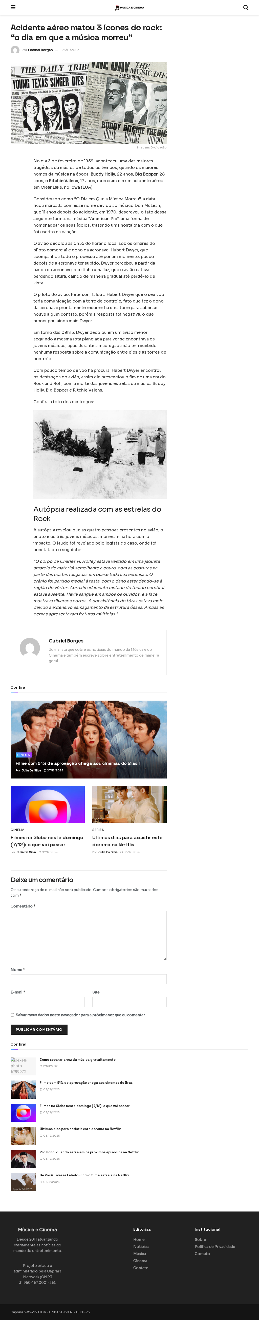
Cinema (23, 755)
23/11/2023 (70, 50)
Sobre (200, 1239)
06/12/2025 (131, 852)
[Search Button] (245, 7)
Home (139, 1239)
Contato (140, 1268)
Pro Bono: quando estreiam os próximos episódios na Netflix (89, 1152)
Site (96, 992)
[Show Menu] (13, 7)
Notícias (141, 1246)
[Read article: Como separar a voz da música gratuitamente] (23, 1066)
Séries (98, 829)
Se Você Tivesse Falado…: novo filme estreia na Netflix (84, 1175)
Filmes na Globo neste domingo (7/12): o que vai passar (85, 1106)
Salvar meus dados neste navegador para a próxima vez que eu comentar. (80, 1015)
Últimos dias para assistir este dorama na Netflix (80, 1129)
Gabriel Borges (40, 50)
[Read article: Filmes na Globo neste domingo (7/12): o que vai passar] (48, 804)
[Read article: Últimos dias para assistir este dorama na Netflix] (129, 804)
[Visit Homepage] (129, 8)
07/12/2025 (54, 770)
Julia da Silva (31, 770)
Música (139, 1253)
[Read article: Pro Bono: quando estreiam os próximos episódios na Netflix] (23, 1159)
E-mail (18, 992)
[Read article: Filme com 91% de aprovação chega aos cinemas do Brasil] (89, 739)
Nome (18, 969)
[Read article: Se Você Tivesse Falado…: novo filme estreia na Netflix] (23, 1182)
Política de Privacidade (215, 1246)
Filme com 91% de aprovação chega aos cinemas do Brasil (78, 763)
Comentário (23, 906)
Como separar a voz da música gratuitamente (78, 1059)
